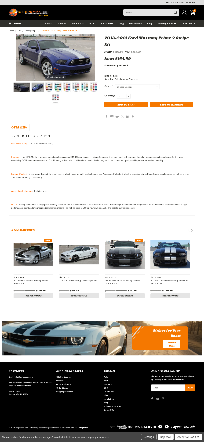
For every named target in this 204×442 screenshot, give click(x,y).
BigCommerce (52, 427)
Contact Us (189, 23)
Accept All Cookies (188, 437)
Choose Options (33, 296)
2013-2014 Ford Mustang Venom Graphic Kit (122, 282)
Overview (19, 127)
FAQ (149, 23)
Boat (61, 23)
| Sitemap (33, 427)
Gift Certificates (175, 2)
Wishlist (190, 2)
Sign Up (67, 384)
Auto (47, 23)
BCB (91, 23)
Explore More (172, 344)
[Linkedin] (127, 116)
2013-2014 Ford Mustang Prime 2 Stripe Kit (59, 31)
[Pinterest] (133, 116)
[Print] (117, 116)
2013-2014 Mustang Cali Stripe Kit (78, 280)
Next (192, 230)
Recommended (23, 230)
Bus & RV (77, 23)
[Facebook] (106, 116)
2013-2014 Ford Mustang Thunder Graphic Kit (169, 282)
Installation (135, 23)
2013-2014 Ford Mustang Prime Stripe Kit (31, 282)
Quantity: (109, 95)
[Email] (111, 116)
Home (11, 31)
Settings (149, 437)
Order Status (62, 388)
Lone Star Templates (78, 427)
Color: (108, 86)
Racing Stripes (31, 31)
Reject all (165, 437)
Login (58, 384)
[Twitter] (122, 116)
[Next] (89, 58)
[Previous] (22, 58)
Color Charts (106, 23)
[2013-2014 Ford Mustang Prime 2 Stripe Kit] (22, 87)
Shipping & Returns (167, 23)
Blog (121, 23)
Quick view (33, 254)
